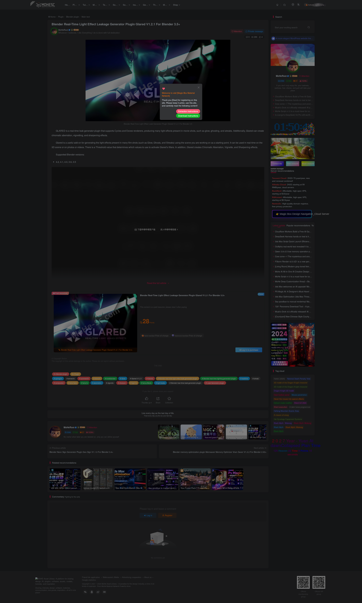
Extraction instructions (188, 111)
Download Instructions (188, 115)
